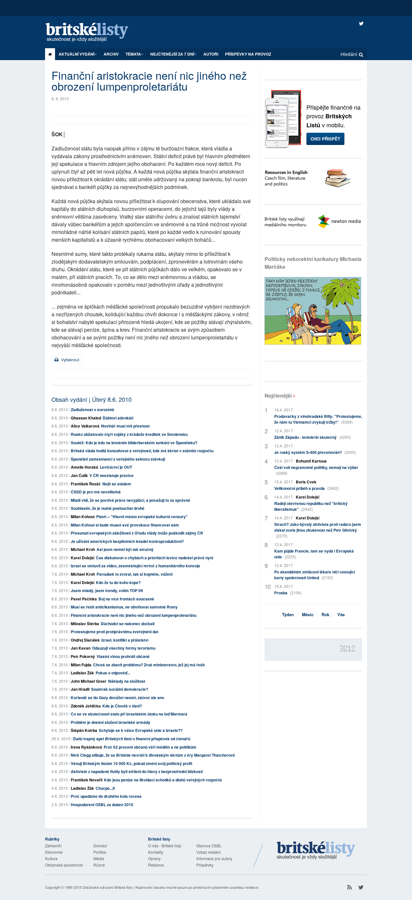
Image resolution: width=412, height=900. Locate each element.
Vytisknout (69, 359)
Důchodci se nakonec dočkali (127, 623)
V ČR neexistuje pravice (111, 475)
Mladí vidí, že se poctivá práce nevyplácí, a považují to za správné (130, 500)
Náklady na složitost (126, 681)
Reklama (156, 865)
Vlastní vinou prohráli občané (123, 656)
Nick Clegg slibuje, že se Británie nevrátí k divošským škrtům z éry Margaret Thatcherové (153, 755)
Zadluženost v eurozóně (92, 409)
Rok (325, 614)
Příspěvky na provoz (248, 54)
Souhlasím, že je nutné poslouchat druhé (108, 508)
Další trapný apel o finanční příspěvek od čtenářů (131, 739)
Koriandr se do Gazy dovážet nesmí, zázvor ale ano (117, 697)
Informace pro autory (214, 858)
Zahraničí (53, 845)
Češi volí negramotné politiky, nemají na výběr (316, 470)
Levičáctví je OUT (116, 467)
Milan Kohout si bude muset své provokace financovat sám (125, 525)
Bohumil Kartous (311, 461)
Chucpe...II (105, 788)
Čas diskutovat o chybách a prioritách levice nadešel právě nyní (154, 558)
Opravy (154, 858)
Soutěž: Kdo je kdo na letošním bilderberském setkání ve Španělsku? (134, 443)
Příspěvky (204, 865)
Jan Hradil (80, 689)
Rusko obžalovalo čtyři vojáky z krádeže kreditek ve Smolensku (129, 434)
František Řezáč (86, 484)
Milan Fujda (81, 665)
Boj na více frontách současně (126, 599)
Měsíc (308, 614)
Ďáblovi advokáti (118, 418)
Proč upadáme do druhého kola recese (106, 796)
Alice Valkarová (85, 426)
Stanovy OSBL (209, 845)
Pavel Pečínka (84, 599)
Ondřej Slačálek (85, 640)
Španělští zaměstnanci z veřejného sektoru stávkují (118, 459)
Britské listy (93, 32)
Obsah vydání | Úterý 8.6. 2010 (92, 399)
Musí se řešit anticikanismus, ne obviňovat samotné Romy (124, 607)
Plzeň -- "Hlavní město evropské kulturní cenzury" (142, 516)
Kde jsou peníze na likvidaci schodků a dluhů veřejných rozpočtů (163, 780)
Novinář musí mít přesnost (125, 426)
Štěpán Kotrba (84, 730)
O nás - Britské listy (164, 845)
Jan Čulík (79, 475)
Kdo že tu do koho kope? (118, 582)
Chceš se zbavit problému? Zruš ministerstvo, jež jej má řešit (149, 665)
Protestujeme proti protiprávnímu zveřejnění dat (114, 631)
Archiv (111, 54)
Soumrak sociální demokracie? (119, 689)
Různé (99, 865)
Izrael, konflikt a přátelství (124, 640)
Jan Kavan (80, 648)
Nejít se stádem (116, 484)
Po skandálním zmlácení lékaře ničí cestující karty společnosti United (314, 574)
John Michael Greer (89, 681)
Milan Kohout (83, 516)
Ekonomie (54, 852)
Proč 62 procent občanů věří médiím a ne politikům (150, 747)
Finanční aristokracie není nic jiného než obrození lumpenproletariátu (133, 615)
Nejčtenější (278, 395)
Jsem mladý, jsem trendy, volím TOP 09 (107, 590)
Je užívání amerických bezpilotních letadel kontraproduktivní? (127, 541)
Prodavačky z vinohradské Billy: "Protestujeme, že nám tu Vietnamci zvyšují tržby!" (318, 419)
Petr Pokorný (83, 656)
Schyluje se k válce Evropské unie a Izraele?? (141, 730)
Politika (99, 852)
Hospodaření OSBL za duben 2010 (102, 804)
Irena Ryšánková (86, 747)
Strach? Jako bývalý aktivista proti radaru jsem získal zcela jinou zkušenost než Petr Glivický (317, 529)
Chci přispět (325, 139)
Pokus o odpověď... (113, 673)
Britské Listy (316, 850)
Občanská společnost (64, 865)
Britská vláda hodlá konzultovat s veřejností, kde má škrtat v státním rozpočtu (142, 451)
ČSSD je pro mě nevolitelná (96, 492)
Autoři (210, 54)
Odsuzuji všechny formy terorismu (123, 648)
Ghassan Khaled (86, 418)
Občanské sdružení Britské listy (107, 887)
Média (98, 858)
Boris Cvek (306, 482)
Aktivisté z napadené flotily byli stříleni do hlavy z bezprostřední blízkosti (137, 771)
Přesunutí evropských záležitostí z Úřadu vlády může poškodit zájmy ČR (137, 533)
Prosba (288, 593)
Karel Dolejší (82, 558)
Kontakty (155, 852)
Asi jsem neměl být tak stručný (125, 549)
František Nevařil (86, 780)
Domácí (100, 845)
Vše (341, 614)
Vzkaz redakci (208, 852)
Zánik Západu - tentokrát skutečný (312, 437)
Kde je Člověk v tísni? (122, 706)
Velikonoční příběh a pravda (306, 488)
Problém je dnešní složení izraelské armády (110, 722)
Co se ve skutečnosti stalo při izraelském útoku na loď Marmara (129, 714)
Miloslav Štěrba (85, 623)
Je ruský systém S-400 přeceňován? (315, 452)
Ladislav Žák (82, 673)
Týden (288, 614)
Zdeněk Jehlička (86, 706)
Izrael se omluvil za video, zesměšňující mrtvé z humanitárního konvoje (135, 566)
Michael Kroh (83, 549)
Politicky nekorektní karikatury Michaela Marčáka (313, 262)
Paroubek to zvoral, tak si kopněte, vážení (135, 574)
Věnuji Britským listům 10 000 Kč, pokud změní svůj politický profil (131, 763)
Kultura (51, 858)
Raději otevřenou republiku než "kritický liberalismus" (311, 506)
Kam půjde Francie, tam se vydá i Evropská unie (314, 554)
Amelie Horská (84, 467)
